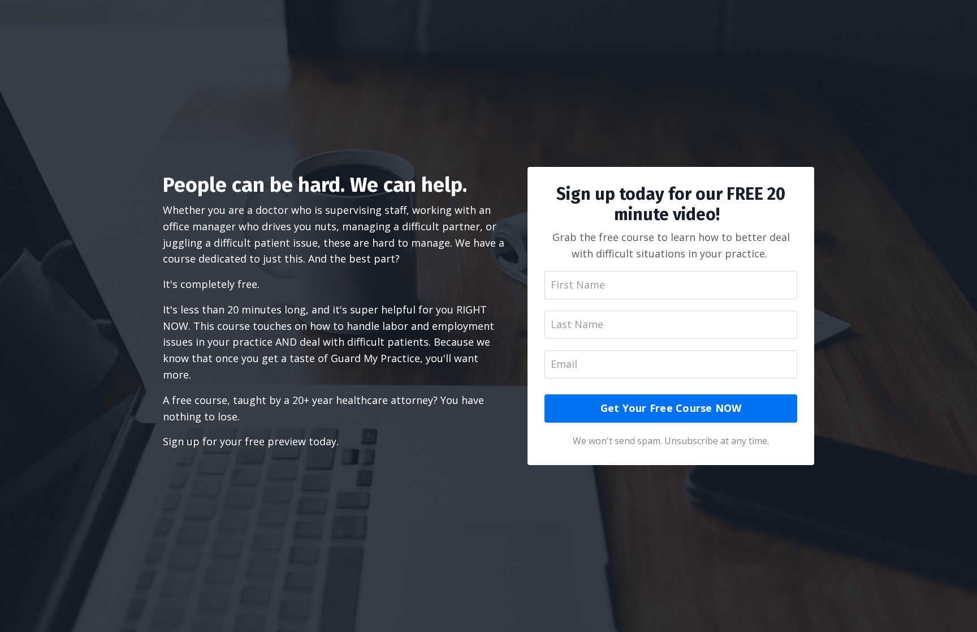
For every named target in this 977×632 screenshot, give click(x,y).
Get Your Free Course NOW (671, 408)
